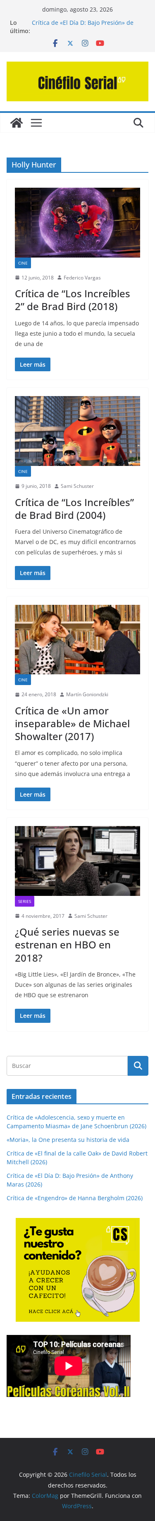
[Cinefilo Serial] (16, 123)
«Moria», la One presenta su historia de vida (68, 1140)
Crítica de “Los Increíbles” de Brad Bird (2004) (74, 508)
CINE (23, 263)
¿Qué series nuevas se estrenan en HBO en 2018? (67, 944)
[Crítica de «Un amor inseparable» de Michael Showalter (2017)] (77, 640)
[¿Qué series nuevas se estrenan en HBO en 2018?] (77, 861)
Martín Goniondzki (87, 694)
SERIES (24, 901)
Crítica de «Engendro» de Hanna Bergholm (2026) (75, 1198)
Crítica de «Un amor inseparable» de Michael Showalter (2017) (72, 723)
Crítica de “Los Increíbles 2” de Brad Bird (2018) (72, 300)
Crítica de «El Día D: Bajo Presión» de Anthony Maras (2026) (83, 27)
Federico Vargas (82, 277)
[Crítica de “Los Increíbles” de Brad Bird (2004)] (77, 431)
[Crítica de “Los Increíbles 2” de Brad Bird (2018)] (77, 223)
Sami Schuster (77, 485)
